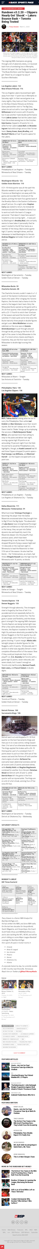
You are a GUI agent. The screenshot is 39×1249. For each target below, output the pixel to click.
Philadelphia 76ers (25, 1042)
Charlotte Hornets (21, 1026)
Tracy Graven (14, 26)
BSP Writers (25, 1232)
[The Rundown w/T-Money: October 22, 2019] (9, 984)
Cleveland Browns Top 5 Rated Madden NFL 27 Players (22, 1076)
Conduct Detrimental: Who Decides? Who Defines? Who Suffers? (21, 1201)
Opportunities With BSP (20, 1235)
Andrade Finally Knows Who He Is (23, 1095)
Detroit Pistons (8, 1031)
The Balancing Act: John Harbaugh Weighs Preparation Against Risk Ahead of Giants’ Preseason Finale (23, 1087)
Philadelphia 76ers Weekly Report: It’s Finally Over (23, 1134)
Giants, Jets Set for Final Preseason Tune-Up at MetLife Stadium (22, 1067)
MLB (31, 1230)
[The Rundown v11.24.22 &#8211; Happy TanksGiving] (9, 1004)
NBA (23, 1039)
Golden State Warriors (10, 1034)
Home (4, 1230)
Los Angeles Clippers (27, 1034)
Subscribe (34, 1232)
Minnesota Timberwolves (11, 1039)
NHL (4, 1232)
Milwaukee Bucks (23, 1036)
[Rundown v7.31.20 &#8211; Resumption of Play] (25, 984)
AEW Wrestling (16, 1093)
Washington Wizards (9, 1047)
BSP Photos (16, 1232)
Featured (19, 1031)
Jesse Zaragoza (19, 1154)
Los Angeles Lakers (9, 1036)
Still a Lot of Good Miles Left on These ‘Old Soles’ (22, 1191)
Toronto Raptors (23, 1044)
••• (9, 1232)
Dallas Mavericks (8, 1029)
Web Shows (11, 1230)
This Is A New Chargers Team (24, 1157)
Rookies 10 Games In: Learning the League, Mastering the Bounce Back (23, 1182)
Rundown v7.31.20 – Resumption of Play (24, 990)
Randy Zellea (18, 1106)
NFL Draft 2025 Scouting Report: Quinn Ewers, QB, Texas (25, 1146)
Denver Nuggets (21, 1029)
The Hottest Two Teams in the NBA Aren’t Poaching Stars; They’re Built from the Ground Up (25, 1123)
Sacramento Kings (8, 1044)
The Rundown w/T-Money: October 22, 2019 (8, 991)
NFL (12, 1073)
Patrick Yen (18, 1130)
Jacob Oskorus (19, 1142)
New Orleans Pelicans (10, 1042)
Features (20, 1230)
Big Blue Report (16, 1063)
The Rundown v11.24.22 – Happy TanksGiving (7, 1011)
